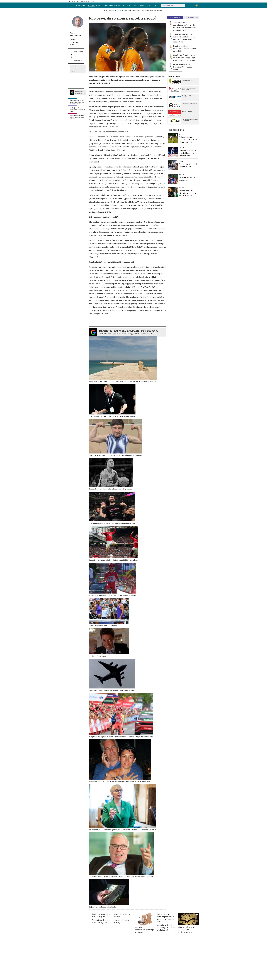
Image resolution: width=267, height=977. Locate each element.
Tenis (134, 5)
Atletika (148, 5)
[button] (69, 5)
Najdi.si (83, 1)
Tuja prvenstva (158, 10)
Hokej (129, 5)
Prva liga (119, 10)
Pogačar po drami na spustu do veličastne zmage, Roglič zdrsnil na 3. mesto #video (185, 57)
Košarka (99, 5)
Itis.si (87, 1)
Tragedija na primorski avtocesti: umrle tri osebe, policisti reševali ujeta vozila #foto (184, 38)
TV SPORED (71, 1)
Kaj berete (175, 17)
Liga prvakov (127, 10)
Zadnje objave (191, 17)
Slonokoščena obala (76, 67)
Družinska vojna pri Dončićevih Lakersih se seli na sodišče (184, 48)
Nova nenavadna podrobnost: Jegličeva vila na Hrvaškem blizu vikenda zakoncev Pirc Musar (184, 26)
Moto (155, 5)
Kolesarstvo (108, 5)
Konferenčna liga (147, 10)
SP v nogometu (110, 10)
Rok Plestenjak (77, 35)
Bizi (78, 1)
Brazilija (73, 71)
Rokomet (117, 5)
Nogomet (91, 5)
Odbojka (141, 5)
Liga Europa (136, 10)
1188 (92, 1)
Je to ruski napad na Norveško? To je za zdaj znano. (183, 66)
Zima (123, 5)
